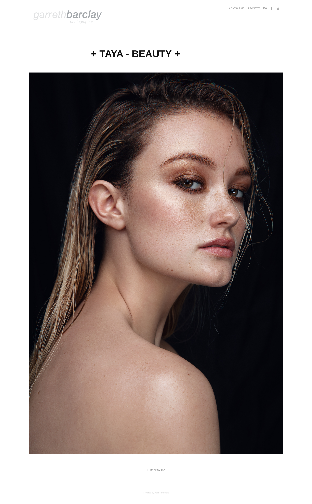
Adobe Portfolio (162, 493)
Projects (254, 8)
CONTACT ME (236, 8)
